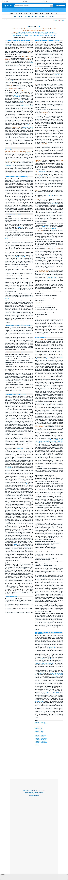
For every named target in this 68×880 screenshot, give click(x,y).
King (55, 33)
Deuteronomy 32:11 (28, 127)
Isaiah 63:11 (38, 442)
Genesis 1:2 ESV (38, 730)
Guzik (31, 33)
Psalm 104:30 (29, 105)
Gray (28, 33)
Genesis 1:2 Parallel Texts (41, 723)
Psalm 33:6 (60, 439)
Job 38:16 (60, 674)
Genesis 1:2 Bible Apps (40, 735)
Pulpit (38, 35)
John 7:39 (29, 124)
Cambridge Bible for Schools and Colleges (47, 40)
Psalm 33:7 (54, 228)
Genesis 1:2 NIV (38, 727)
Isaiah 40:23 (44, 663)
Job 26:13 (23, 105)
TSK (54, 35)
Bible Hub (37, 745)
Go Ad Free (3, 874)
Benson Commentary (12, 147)
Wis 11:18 (57, 74)
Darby (42, 32)
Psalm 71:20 (54, 676)
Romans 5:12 (26, 547)
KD (52, 33)
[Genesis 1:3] (66, 393)
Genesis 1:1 (8, 45)
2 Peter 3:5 (9, 467)
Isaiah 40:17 (38, 663)
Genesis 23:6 (15, 93)
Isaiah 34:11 (27, 153)
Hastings (40, 33)
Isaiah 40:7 (16, 95)
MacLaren (18, 35)
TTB (48, 35)
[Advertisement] (34, 771)
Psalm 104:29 (38, 441)
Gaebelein (18, 33)
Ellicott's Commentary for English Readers (18, 40)
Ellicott (46, 32)
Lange (14, 35)
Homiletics (45, 33)
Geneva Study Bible (11, 596)
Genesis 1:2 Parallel (39, 736)
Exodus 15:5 (53, 673)
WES (51, 35)
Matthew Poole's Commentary (14, 352)
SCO (46, 35)
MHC (23, 35)
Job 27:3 (55, 439)
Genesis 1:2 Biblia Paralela (41, 738)
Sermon (42, 35)
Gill (25, 33)
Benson (23, 32)
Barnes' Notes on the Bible (13, 214)
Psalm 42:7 (10, 81)
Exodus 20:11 (17, 544)
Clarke (38, 32)
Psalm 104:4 (17, 96)
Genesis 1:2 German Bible (41, 742)
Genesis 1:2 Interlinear (40, 722)
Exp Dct (13, 33)
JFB (50, 33)
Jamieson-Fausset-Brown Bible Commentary (18, 325)
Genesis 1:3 (20, 227)
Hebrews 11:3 (47, 76)
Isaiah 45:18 (42, 171)
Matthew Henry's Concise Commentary (17, 176)
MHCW (26, 35)
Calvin (29, 32)
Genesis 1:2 (8, 150)
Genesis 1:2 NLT (38, 728)
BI (26, 32)
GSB (22, 33)
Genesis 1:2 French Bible (40, 741)
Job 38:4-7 (46, 375)
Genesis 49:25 (54, 203)
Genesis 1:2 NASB (39, 731)
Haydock (35, 33)
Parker (30, 35)
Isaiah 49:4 (50, 663)
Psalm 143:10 (45, 441)
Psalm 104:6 (20, 448)
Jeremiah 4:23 (12, 64)
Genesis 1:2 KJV (38, 733)
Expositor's (51, 32)
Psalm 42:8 (46, 406)
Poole (34, 35)
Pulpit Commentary (40, 337)
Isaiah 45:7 (50, 195)
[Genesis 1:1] (1, 393)
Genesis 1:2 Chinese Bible (41, 739)
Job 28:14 (55, 674)
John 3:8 (21, 101)
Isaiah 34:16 (53, 441)
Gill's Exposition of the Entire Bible (16, 394)
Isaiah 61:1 (60, 441)
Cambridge (34, 32)
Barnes (19, 32)
